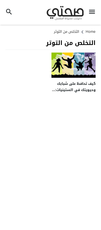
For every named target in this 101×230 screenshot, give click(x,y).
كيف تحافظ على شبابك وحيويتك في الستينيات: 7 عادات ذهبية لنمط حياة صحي (74, 93)
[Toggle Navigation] (93, 12)
